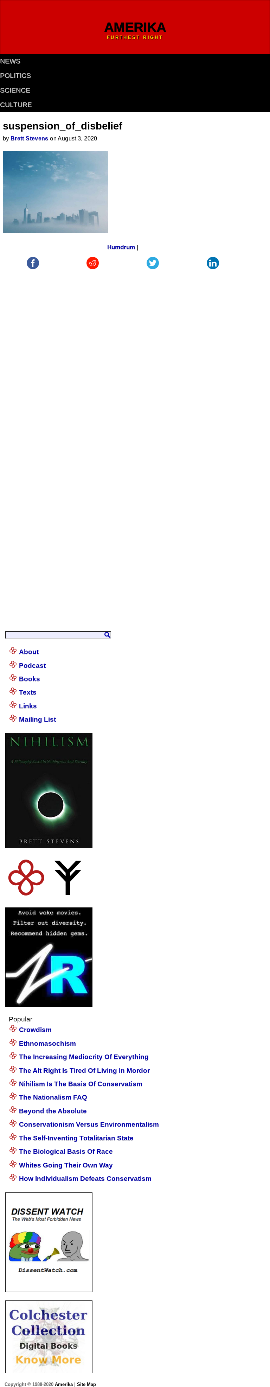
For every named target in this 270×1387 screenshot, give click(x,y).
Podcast (32, 665)
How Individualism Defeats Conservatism (85, 1178)
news (10, 61)
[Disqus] (123, 359)
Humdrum (121, 247)
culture (16, 104)
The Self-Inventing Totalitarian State (76, 1138)
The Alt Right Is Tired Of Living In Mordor (84, 1070)
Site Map (86, 1384)
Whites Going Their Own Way (66, 1165)
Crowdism (35, 1029)
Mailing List (37, 719)
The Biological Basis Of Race (66, 1151)
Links (28, 706)
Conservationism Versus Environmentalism (89, 1124)
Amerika (64, 1384)
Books (29, 679)
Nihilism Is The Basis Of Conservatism (80, 1084)
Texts (28, 692)
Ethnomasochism (47, 1043)
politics (15, 75)
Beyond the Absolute (53, 1111)
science (15, 90)
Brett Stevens (30, 138)
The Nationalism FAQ (53, 1097)
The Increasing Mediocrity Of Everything (84, 1056)
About (29, 652)
